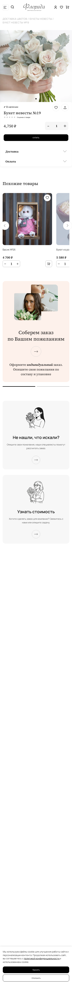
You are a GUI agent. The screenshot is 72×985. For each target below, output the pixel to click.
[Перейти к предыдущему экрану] (19, 386)
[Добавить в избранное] (56, 107)
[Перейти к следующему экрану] (36, 351)
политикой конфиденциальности (42, 958)
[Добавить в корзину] (48, 263)
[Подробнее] (36, 460)
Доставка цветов (15, 19)
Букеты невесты (41, 19)
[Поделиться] (65, 107)
